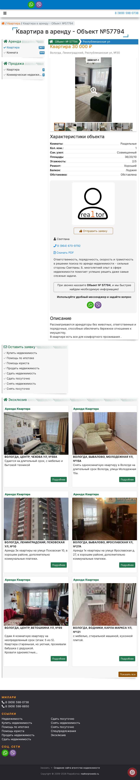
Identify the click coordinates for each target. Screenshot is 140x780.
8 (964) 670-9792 (68, 245)
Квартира (13, 23)
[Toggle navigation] (4, 13)
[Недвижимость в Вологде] (3, 23)
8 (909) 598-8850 (16, 706)
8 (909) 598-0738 (126, 13)
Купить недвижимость (17, 722)
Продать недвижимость (18, 735)
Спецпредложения (63, 731)
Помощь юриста (13, 731)
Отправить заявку (94, 231)
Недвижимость (12, 718)
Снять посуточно (62, 727)
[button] (93, 88)
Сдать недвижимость (16, 739)
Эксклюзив (58, 735)
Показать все (128, 674)
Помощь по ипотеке (15, 727)
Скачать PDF (65, 252)
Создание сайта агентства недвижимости (77, 767)
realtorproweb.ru (90, 773)
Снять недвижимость (65, 722)
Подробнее (58, 479)
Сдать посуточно (62, 718)
